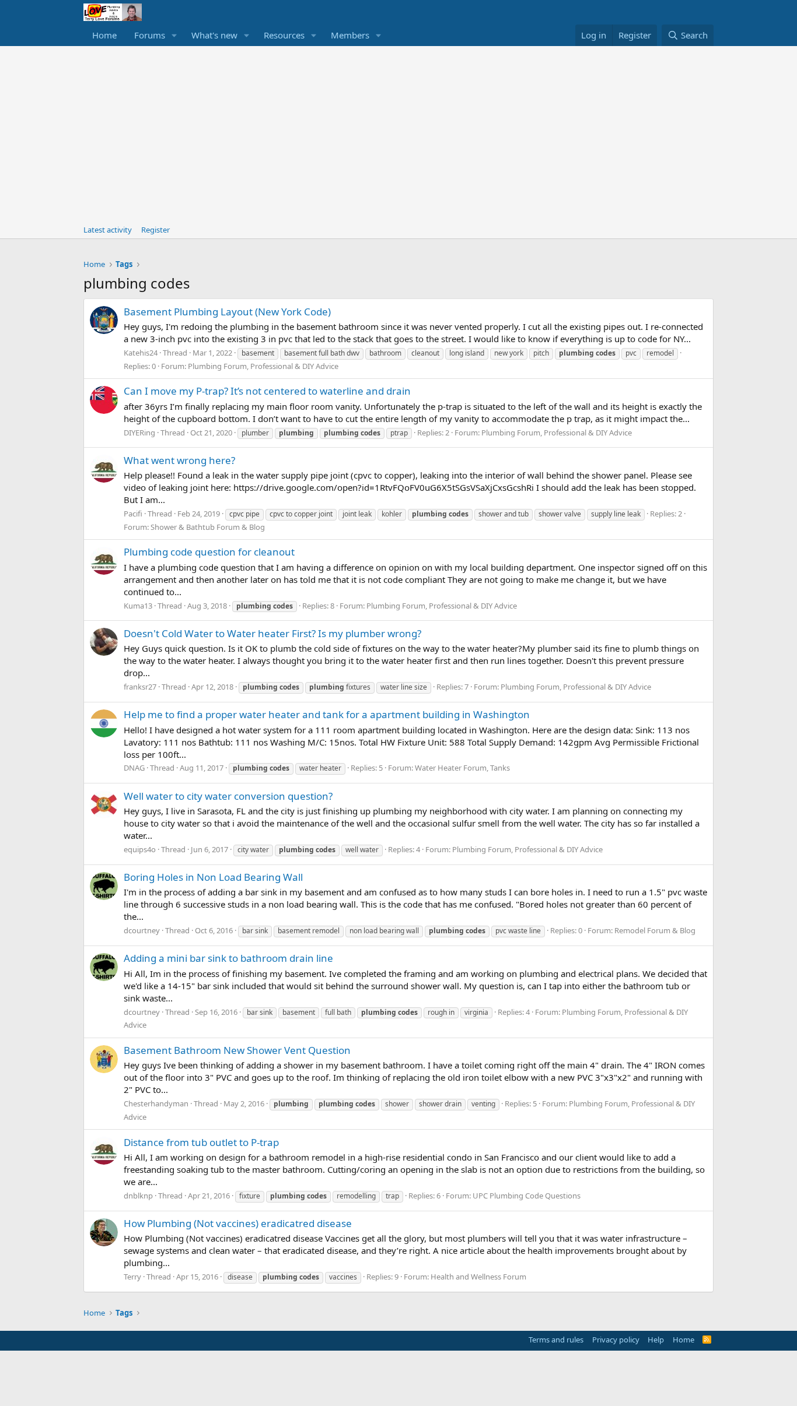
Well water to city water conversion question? (228, 796)
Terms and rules (556, 1339)
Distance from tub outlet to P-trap (201, 1142)
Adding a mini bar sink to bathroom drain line (228, 958)
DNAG (134, 767)
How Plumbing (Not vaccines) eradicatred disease (238, 1223)
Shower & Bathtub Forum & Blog (208, 527)
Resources (284, 35)
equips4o (140, 849)
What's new (214, 35)
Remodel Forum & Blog (654, 930)
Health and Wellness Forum (478, 1276)
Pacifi (133, 513)
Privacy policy (615, 1339)
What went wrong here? (179, 460)
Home (104, 35)
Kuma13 (138, 605)
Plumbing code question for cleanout (209, 551)
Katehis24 (141, 352)
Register (155, 229)
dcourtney (142, 930)
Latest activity (107, 229)
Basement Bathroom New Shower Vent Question (237, 1050)
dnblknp (138, 1195)
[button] (174, 35)
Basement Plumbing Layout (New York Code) (227, 311)
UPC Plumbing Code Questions (527, 1195)
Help (656, 1339)
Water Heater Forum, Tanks (462, 767)
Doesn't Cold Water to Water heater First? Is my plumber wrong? (272, 633)
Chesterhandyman (156, 1103)
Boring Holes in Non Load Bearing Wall (213, 877)
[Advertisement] (398, 133)
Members (350, 35)
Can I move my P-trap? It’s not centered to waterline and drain (267, 391)
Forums (149, 35)
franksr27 (140, 686)
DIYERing (139, 432)
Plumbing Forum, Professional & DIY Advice (263, 366)
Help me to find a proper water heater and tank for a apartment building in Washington (327, 714)
